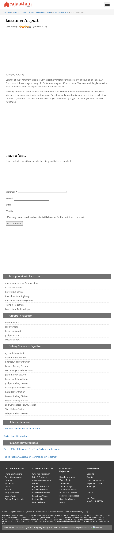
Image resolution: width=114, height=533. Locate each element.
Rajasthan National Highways (19, 300)
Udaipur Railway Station (16, 413)
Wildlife (8, 489)
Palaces (8, 480)
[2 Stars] (23, 27)
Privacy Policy (82, 511)
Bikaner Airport (12, 322)
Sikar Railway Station (15, 409)
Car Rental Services (68, 489)
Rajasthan (7, 12)
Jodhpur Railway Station (16, 383)
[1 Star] (20, 27)
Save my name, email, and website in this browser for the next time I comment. (46, 217)
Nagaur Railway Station (16, 400)
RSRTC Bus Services (68, 492)
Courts (90, 477)
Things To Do (65, 480)
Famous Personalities (69, 495)
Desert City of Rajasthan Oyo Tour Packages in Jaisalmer (31, 449)
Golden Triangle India (14, 499)
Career (73, 511)
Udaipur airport (12, 340)
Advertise (52, 511)
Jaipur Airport (11, 327)
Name (9, 198)
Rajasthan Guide (67, 499)
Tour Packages (66, 486)
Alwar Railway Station (15, 357)
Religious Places (12, 492)
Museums (9, 483)
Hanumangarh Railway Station (19, 370)
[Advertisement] (56, 49)
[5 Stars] (30, 27)
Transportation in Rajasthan (40, 12)
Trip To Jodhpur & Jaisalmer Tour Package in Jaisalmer (30, 456)
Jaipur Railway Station (15, 375)
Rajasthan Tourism (19, 12)
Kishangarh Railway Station (18, 387)
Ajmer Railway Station (15, 353)
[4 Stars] (28, 27)
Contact (60, 511)
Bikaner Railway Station (16, 366)
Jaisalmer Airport (13, 331)
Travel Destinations (13, 473)
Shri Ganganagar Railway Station (20, 405)
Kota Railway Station (15, 392)
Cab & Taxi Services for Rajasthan (21, 283)
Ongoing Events (39, 502)
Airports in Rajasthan (61, 12)
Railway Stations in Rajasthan (25, 346)
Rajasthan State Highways (17, 296)
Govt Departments (95, 480)
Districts (90, 473)
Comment (11, 191)
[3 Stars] (25, 27)
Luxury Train (10, 496)
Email (9, 204)
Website (9, 211)
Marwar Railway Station (16, 396)
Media (62, 502)
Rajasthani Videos (40, 496)
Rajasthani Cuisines (41, 492)
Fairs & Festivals (39, 477)
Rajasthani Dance (40, 489)
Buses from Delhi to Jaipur (18, 309)
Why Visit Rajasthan (41, 473)
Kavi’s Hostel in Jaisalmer (16, 436)
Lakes (7, 486)
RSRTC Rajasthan (13, 287)
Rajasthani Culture (40, 486)
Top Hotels (64, 483)
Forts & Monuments (13, 477)
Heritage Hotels (39, 499)
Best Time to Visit (67, 477)
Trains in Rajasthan (14, 305)
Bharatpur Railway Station (17, 362)
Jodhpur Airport (12, 335)
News (67, 511)
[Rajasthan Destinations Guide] (17, 4)
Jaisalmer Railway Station (17, 379)
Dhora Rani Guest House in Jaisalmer (22, 428)
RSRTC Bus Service (14, 292)
